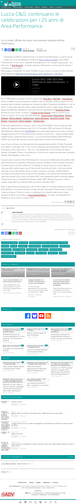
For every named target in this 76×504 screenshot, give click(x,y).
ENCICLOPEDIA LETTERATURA (18, 421)
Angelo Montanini (42, 118)
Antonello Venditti (57, 118)
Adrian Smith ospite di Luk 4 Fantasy (36, 334)
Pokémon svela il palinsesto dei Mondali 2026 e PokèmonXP (36, 368)
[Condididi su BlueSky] (9, 49)
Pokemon (44, 7)
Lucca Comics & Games (48, 59)
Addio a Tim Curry (17, 434)
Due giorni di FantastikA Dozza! (13, 349)
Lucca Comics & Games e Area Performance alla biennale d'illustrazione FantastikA (61, 282)
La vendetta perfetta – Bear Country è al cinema (38, 384)
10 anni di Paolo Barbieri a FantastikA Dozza (37, 350)
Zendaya (37, 7)
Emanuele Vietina (63, 109)
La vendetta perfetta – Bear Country (14, 464)
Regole (38, 482)
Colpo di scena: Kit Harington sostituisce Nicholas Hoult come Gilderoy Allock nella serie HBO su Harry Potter (42, 445)
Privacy (31, 482)
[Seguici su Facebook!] (28, 316)
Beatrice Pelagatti (18, 249)
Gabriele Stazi (38, 121)
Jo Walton (59, 7)
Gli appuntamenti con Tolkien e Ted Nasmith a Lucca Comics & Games (37, 281)
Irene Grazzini (28, 51)
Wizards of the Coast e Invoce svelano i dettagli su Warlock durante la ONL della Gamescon (13, 387)
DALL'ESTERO (14, 432)
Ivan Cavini (13, 121)
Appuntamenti (10, 208)
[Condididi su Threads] (13, 49)
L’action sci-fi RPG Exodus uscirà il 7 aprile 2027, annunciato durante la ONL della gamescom (62, 371)
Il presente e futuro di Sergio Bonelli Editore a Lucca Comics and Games (61, 336)
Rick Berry (48, 98)
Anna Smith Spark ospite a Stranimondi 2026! (13, 367)
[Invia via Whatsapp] (16, 49)
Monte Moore (59, 115)
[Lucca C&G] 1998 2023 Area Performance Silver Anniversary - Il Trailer (50, 82)
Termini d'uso (22, 482)
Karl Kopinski (17, 65)
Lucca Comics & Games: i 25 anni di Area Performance (12, 281)
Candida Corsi (28, 118)
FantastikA (63, 253)
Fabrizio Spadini (25, 121)
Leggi (15, 404)
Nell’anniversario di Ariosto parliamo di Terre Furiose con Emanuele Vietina (14, 337)
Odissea (51, 7)
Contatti (55, 482)
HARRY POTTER (15, 442)
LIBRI (12, 411)
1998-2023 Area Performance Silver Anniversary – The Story (38, 73)
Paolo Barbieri (20, 253)
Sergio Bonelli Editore (37, 195)
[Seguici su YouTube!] (41, 316)
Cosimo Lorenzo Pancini (41, 112)
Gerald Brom (67, 98)
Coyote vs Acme (16, 402)
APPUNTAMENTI (8, 274)
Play (36, 91)
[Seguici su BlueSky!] (34, 316)
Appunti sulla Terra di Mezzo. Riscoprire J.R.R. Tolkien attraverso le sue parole (36, 413)
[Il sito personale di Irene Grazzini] (2, 224)
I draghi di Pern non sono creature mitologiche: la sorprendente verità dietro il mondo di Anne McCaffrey (42, 424)
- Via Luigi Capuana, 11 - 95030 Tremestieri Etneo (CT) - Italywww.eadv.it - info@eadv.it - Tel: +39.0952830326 (45, 493)
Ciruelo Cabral (47, 115)
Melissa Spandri (15, 118)
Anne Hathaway (18, 7)
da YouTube (35, 88)
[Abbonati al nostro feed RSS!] (48, 316)
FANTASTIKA (30, 131)
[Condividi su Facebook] (6, 49)
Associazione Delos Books (33, 488)
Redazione (46, 482)
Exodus (3, 472)
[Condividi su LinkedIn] (20, 49)
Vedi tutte (70, 457)
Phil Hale (56, 98)
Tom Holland (29, 7)
